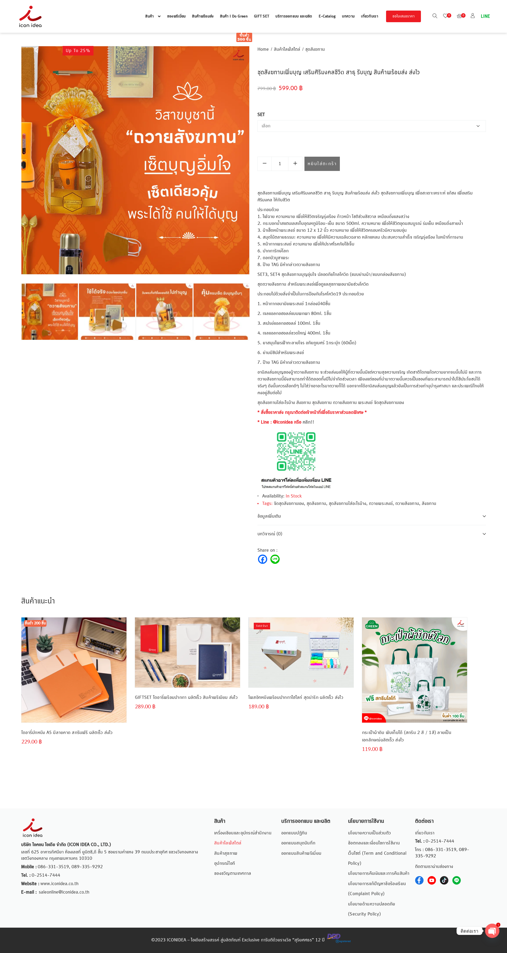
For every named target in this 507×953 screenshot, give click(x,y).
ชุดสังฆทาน (315, 49)
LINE (485, 16)
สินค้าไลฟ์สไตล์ (287, 49)
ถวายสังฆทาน (407, 503)
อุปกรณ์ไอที (224, 863)
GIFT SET (261, 16)
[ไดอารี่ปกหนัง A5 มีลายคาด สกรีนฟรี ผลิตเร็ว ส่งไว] (73, 652)
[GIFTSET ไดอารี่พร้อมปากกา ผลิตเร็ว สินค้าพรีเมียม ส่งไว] (187, 652)
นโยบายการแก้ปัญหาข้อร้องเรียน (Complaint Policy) (377, 888)
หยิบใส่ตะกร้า (322, 163)
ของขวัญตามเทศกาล (232, 873)
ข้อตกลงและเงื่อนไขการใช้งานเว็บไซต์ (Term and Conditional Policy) (377, 853)
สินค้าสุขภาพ (226, 853)
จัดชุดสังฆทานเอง (289, 503)
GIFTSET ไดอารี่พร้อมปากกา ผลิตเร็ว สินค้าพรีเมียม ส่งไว (186, 697)
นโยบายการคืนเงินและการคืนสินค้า (379, 873)
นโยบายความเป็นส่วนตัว (369, 833)
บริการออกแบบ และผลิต (293, 16)
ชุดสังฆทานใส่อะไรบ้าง (347, 503)
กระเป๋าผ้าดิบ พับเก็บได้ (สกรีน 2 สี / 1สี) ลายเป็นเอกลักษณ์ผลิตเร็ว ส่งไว (406, 736)
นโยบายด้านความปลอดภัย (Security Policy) (371, 909)
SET (261, 114)
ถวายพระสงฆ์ (381, 503)
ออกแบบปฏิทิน (294, 833)
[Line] (275, 559)
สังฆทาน (429, 503)
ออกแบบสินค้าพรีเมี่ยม (301, 853)
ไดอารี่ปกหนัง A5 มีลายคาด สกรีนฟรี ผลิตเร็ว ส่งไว (67, 732)
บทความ (348, 16)
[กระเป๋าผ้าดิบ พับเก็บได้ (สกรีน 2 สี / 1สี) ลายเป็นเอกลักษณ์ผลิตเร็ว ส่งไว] (414, 670)
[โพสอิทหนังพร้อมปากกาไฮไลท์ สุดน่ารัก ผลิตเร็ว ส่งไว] (301, 652)
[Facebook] (262, 559)
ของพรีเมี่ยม (176, 16)
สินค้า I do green (234, 16)
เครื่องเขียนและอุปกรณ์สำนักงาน (242, 833)
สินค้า (149, 16)
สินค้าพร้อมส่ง (203, 16)
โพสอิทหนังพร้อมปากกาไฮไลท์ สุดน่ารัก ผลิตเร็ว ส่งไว (295, 697)
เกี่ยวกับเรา (369, 16)
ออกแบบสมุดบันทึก (298, 843)
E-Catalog (327, 16)
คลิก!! (308, 422)
